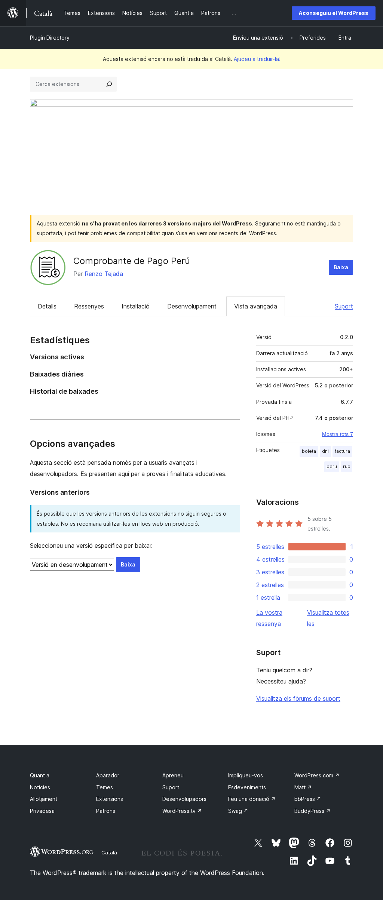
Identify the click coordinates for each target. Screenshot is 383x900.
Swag (238, 811)
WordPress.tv (182, 811)
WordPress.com (317, 775)
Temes (104, 787)
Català (109, 853)
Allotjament (43, 799)
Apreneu (173, 775)
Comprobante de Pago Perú (131, 260)
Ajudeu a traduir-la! (257, 59)
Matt (303, 787)
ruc (346, 466)
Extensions (109, 799)
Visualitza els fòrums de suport (298, 698)
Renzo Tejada (104, 273)
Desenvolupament (192, 306)
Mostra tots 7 (337, 434)
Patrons (105, 811)
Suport (344, 306)
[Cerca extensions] (109, 84)
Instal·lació (136, 306)
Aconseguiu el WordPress (333, 13)
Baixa (341, 267)
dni (325, 451)
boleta (309, 451)
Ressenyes (89, 306)
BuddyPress (312, 811)
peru (332, 466)
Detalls (47, 306)
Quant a (39, 775)
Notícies (40, 787)
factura (342, 451)
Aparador (107, 775)
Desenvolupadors (184, 799)
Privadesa (42, 811)
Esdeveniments (247, 787)
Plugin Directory (50, 37)
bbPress (307, 799)
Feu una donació (252, 799)
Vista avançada (255, 306)
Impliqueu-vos (245, 775)
